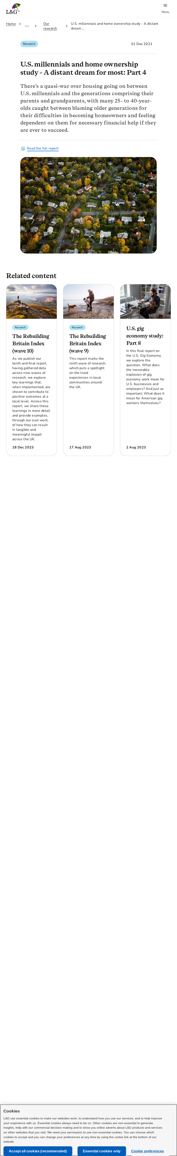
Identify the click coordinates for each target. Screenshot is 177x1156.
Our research (50, 26)
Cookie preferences (147, 1151)
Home (11, 24)
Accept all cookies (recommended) (38, 1151)
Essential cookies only (102, 1151)
